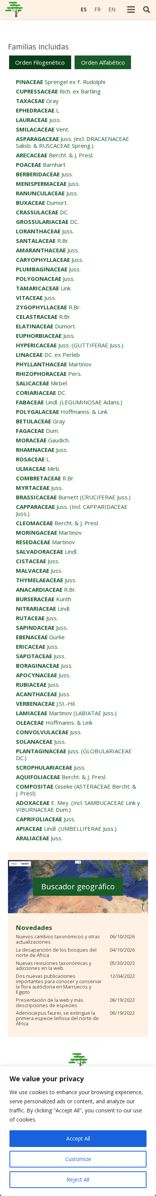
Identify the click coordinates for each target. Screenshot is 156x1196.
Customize (78, 1159)
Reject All (78, 1179)
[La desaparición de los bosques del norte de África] (75, 952)
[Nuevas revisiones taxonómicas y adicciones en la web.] (75, 966)
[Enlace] (14, 9)
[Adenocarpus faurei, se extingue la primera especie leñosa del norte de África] (75, 1019)
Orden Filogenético (40, 62)
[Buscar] (146, 9)
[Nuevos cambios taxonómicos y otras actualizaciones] (75, 939)
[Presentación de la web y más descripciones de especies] (75, 1003)
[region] (78, 1131)
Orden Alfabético (103, 62)
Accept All (78, 1138)
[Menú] (131, 9)
